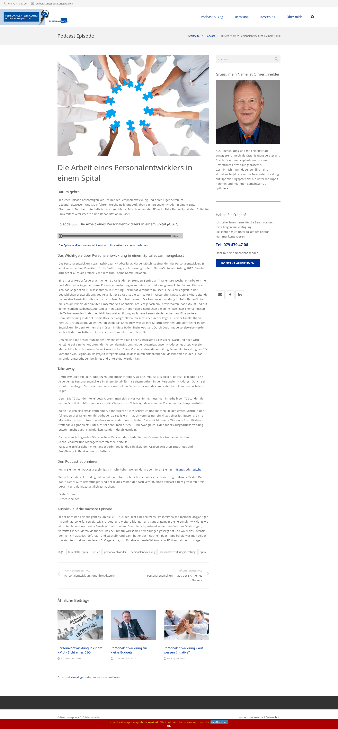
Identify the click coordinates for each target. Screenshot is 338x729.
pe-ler (96, 552)
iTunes (180, 469)
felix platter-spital (78, 552)
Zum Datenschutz (219, 722)
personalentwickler (115, 552)
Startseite (194, 36)
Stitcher (197, 469)
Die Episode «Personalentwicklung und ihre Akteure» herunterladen (103, 245)
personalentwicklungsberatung (177, 552)
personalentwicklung (143, 552)
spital (203, 552)
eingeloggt (77, 677)
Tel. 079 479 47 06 (232, 244)
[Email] (220, 294)
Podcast (210, 36)
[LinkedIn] (239, 294)
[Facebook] (230, 294)
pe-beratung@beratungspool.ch (54, 3)
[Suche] (276, 59)
